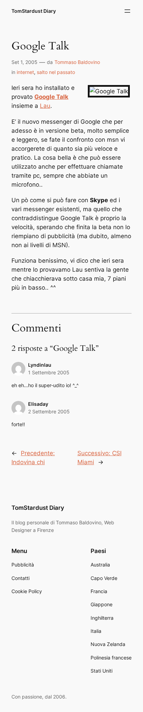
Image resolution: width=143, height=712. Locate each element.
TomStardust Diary (33, 11)
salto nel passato (56, 72)
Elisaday (38, 404)
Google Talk (51, 96)
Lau (45, 105)
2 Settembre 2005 (49, 411)
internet (25, 72)
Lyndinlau (39, 365)
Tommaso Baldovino (77, 62)
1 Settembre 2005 (48, 372)
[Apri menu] (127, 11)
